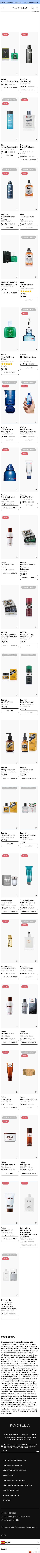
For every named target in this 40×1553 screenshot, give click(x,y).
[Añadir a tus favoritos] (17, 74)
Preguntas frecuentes (14, 1460)
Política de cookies (12, 1465)
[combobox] (20, 1542)
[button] (34, 1552)
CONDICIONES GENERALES (14, 1470)
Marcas (6, 1500)
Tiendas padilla (11, 1495)
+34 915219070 (10, 1513)
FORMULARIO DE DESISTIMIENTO (17, 1485)
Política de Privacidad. (27, 1445)
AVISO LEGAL (9, 1475)
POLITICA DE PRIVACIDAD (14, 1480)
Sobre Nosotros (11, 1490)
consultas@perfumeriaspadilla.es (17, 1516)
